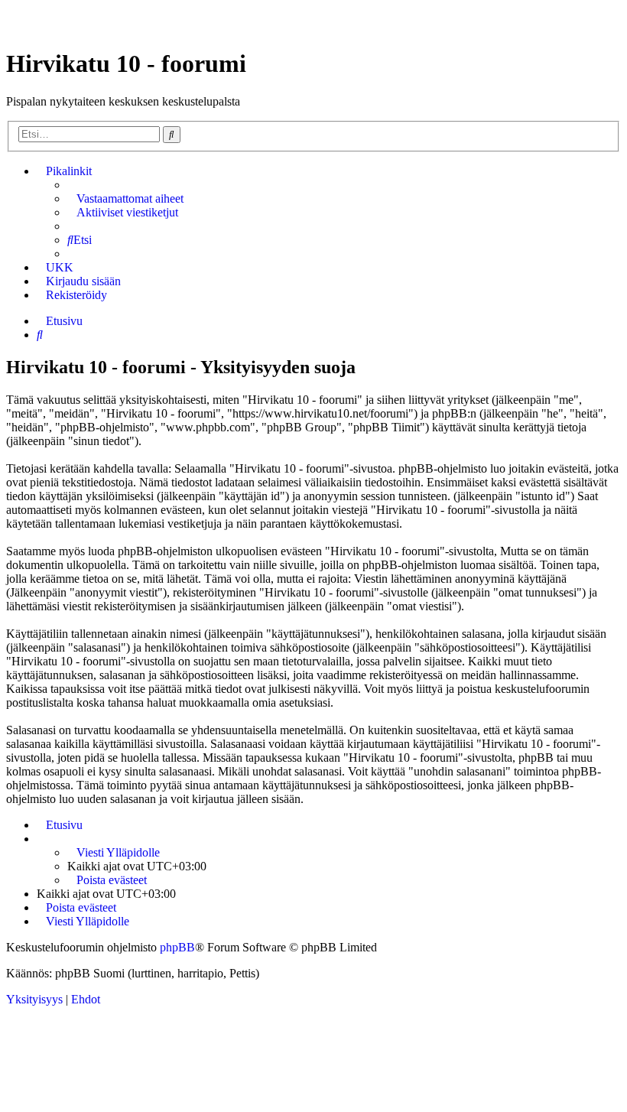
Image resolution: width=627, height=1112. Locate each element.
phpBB (177, 947)
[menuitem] (125, 199)
